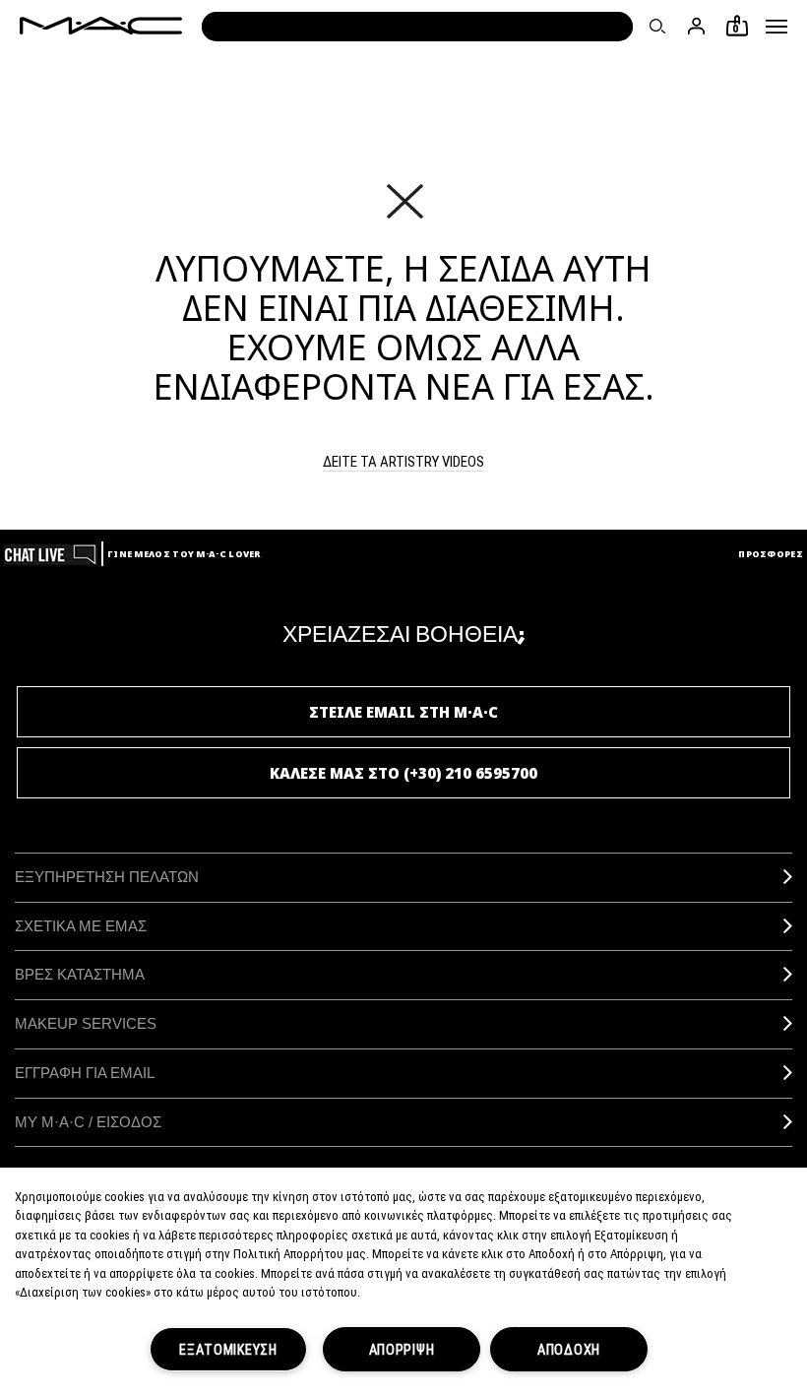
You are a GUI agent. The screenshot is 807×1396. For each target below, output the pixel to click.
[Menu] (776, 26)
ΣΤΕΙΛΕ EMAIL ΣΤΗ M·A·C (403, 712)
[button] (776, 26)
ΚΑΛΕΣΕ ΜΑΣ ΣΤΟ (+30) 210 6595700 (403, 773)
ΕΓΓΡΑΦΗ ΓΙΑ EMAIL (85, 1072)
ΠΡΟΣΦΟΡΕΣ (770, 553)
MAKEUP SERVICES (85, 1023)
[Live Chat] (50, 553)
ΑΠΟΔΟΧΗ (568, 1349)
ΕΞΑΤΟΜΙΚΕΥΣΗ (228, 1349)
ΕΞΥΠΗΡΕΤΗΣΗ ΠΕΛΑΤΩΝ (107, 876)
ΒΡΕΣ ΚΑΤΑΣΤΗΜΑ (80, 974)
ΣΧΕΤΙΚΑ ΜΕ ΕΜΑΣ (81, 926)
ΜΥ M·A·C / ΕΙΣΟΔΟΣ (88, 1121)
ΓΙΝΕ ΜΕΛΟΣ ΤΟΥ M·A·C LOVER (184, 553)
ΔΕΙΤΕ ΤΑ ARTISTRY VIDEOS (403, 461)
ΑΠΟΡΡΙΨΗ (402, 1349)
